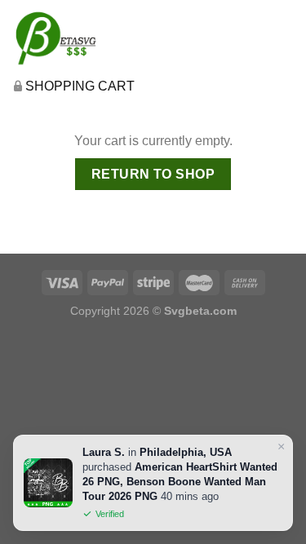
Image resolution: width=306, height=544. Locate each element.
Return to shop (153, 174)
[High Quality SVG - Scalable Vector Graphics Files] (80, 37)
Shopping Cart (80, 86)
